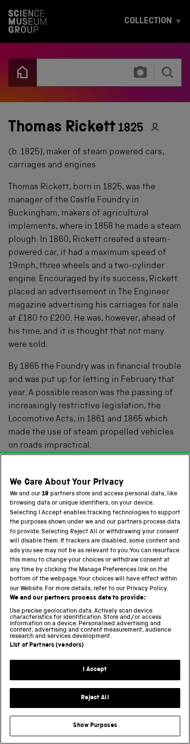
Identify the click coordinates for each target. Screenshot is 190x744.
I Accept (95, 670)
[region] (95, 599)
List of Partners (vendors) (47, 645)
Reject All (95, 698)
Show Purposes (95, 726)
